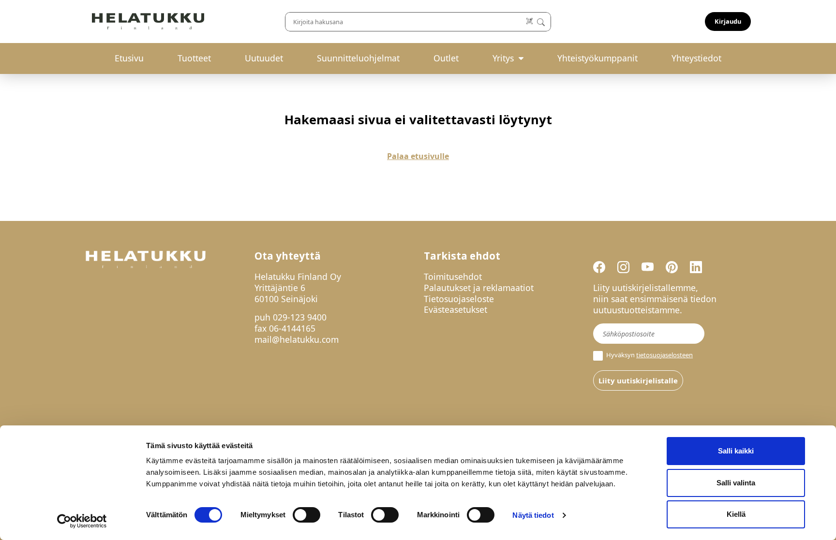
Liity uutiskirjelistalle (638, 380)
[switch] (306, 515)
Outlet (446, 58)
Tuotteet (194, 58)
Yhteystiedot (696, 58)
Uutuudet (264, 58)
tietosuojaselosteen (664, 354)
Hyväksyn (649, 355)
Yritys (503, 58)
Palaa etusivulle (418, 156)
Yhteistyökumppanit (597, 58)
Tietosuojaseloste (459, 299)
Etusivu (129, 58)
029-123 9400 (300, 317)
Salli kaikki (736, 451)
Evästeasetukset (455, 309)
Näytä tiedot (532, 515)
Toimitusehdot (453, 276)
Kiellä (736, 514)
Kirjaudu (728, 21)
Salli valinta (736, 483)
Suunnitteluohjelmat (358, 58)
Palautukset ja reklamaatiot (479, 287)
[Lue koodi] (530, 21)
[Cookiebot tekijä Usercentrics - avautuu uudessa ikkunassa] (82, 521)
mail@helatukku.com (296, 339)
